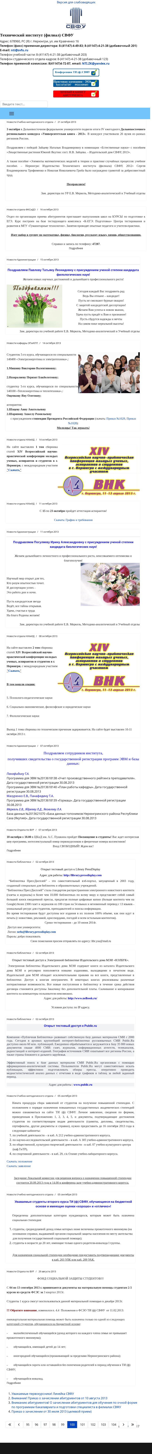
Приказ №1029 (115, 418)
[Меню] (11, 113)
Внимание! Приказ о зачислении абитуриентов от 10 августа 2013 (59, 1398)
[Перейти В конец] (132, 1424)
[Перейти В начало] (10, 1424)
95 (27, 1425)
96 (36, 1425)
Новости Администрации (21, 259)
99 (62, 1425)
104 (113, 1425)
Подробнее (76, 248)
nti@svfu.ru (19, 50)
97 (45, 1425)
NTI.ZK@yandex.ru (96, 63)
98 (54, 1425)
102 (92, 1425)
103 (103, 1425)
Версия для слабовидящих (76, 2)
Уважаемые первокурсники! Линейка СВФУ (42, 1394)
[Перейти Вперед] (123, 1424)
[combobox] (24, 104)
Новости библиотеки (19, 861)
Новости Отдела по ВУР (20, 829)
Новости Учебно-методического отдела (30, 122)
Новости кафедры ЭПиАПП (22, 343)
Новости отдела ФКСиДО (21, 209)
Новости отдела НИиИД (20, 439)
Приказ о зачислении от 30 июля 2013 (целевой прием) (51, 1411)
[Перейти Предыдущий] (19, 1424)
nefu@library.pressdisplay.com (36, 931)
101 (82, 1425)
